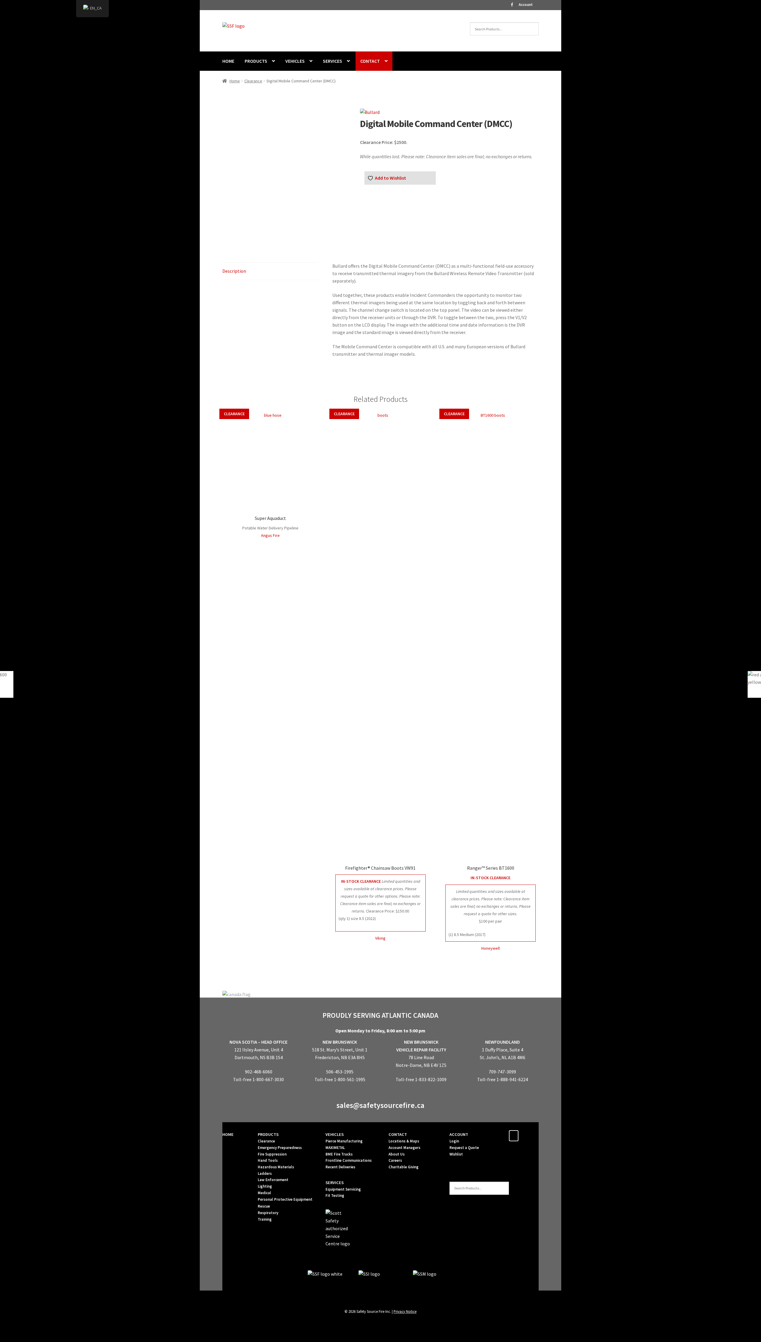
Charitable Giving (404, 1166)
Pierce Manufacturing (344, 1141)
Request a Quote (464, 1147)
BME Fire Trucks (339, 1154)
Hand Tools (268, 1160)
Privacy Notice (405, 1311)
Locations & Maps (404, 1141)
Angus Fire (270, 535)
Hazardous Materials (276, 1166)
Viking (380, 938)
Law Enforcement (273, 1179)
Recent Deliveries (340, 1166)
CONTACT (370, 61)
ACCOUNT (458, 1134)
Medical (264, 1192)
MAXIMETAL (335, 1147)
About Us (397, 1154)
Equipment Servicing (343, 1189)
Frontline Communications (349, 1160)
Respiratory (268, 1212)
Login (454, 1141)
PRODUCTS (256, 61)
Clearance (253, 81)
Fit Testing (335, 1195)
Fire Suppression (272, 1154)
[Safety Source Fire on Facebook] (513, 1135)
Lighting (265, 1186)
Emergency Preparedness (280, 1147)
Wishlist (456, 1154)
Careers (395, 1160)
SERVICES (332, 61)
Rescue (264, 1206)
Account (526, 4)
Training (265, 1219)
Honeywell (490, 948)
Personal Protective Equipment (285, 1199)
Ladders (265, 1173)
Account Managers (404, 1147)
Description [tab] (234, 271)
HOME (228, 61)
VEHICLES (295, 61)
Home (234, 81)
